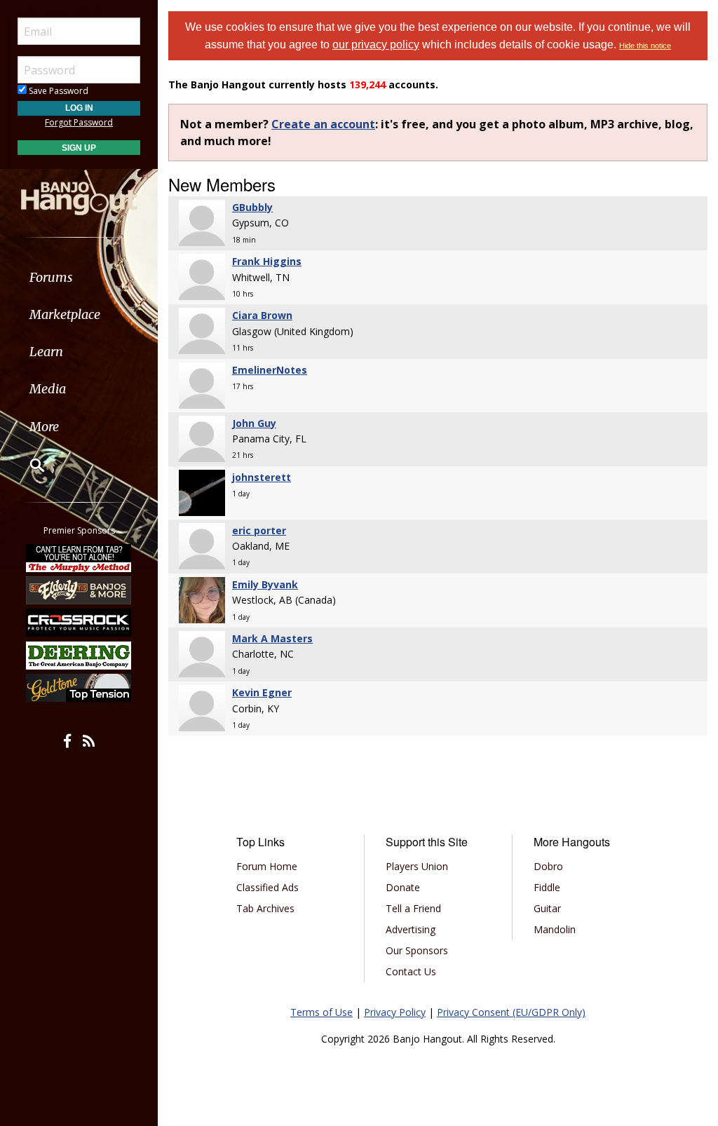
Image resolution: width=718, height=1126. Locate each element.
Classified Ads (267, 887)
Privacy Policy (395, 1012)
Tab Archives (265, 908)
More (44, 427)
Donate (403, 887)
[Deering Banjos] (79, 655)
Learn (46, 352)
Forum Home (266, 866)
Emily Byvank (265, 584)
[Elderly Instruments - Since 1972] (79, 590)
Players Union (417, 866)
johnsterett (261, 477)
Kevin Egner (262, 692)
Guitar (547, 908)
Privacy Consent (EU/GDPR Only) (511, 1012)
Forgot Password (79, 122)
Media (47, 389)
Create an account (323, 124)
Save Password (57, 91)
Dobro (548, 866)
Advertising (410, 929)
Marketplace (64, 314)
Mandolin (555, 929)
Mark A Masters (272, 638)
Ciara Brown (262, 315)
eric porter (259, 530)
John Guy (254, 423)
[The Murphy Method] (79, 557)
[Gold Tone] (79, 688)
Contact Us (411, 971)
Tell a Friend (413, 908)
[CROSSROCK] (79, 622)
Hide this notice (645, 45)
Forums (51, 277)
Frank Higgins (267, 261)
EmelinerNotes (269, 370)
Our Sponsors (417, 950)
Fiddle (547, 887)
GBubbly (252, 207)
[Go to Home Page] (79, 191)
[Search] (28, 464)
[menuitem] (79, 277)
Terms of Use (321, 1012)
